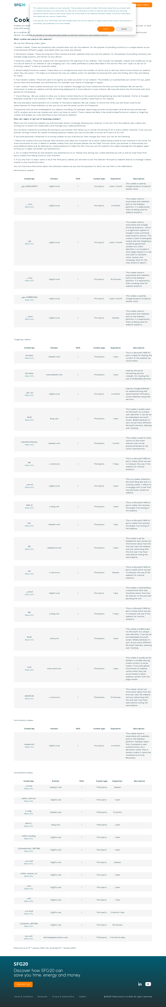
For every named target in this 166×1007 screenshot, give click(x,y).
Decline (124, 29)
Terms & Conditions (23, 997)
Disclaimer (43, 997)
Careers (82, 997)
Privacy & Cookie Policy (63, 997)
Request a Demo (142, 5)
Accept (105, 29)
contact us (23, 984)
